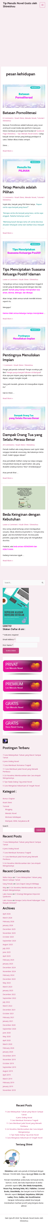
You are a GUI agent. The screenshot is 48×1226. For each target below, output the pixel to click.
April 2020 (7, 1040)
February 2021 (8, 1017)
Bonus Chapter (9, 798)
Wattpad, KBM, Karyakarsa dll (17, 821)
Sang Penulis (8, 884)
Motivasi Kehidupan (13, 817)
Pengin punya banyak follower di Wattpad (23, 372)
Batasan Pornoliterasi (19, 112)
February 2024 (8, 975)
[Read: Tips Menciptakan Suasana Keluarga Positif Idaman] (24, 252)
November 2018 (9, 1090)
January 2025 (8, 964)
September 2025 (9, 941)
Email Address (9, 639)
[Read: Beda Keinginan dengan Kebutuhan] (24, 498)
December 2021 (9, 1010)
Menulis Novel (30, 118)
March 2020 (7, 1044)
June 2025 (7, 952)
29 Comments (8, 445)
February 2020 (8, 1048)
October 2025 (8, 937)
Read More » (8, 150)
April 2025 (7, 956)
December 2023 (9, 979)
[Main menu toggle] (42, 5)
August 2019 (8, 1071)
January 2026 (8, 925)
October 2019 (8, 1063)
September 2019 (9, 1067)
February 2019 (8, 1082)
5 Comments (8, 197)
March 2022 (7, 1006)
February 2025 (8, 960)
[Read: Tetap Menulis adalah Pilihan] (24, 170)
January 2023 (8, 990)
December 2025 (9, 929)
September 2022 (9, 998)
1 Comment (7, 365)
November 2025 (9, 933)
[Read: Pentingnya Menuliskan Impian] (24, 338)
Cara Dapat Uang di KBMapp (27, 884)
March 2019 (7, 1079)
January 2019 (8, 1086)
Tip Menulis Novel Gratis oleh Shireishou (20, 5)
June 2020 (7, 1033)
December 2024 (9, 967)
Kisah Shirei (19, 118)
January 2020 (8, 1052)
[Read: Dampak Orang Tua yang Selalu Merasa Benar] (24, 418)
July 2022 (6, 1002)
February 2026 (8, 921)
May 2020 (7, 1036)
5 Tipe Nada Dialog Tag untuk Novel (17, 782)
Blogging (8, 809)
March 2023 (7, 987)
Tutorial (40, 118)
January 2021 (8, 1021)
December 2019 (9, 1056)
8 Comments (8, 118)
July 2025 (6, 948)
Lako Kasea (7, 894)
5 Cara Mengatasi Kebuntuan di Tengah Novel (21, 786)
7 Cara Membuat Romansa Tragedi (17, 765)
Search (5, 826)
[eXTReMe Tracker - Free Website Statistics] (24, 741)
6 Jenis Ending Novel (11, 761)
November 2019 (9, 1059)
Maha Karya (7, 877)
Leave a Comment (10, 279)
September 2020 (9, 1029)
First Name (8, 645)
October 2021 (8, 1013)
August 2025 (8, 944)
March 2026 (7, 918)
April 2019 (7, 1075)
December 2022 (9, 994)
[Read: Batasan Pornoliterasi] (24, 96)
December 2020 (9, 1025)
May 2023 (7, 983)
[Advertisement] (24, 35)
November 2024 (9, 971)
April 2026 (7, 914)
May (4, 887)
